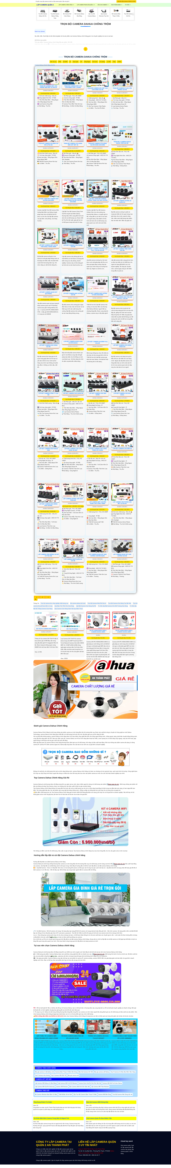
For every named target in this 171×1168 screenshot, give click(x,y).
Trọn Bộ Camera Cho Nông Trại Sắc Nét (119, 603)
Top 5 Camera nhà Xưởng (42, 1075)
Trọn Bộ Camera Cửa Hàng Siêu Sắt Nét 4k (73, 144)
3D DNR (65, 61)
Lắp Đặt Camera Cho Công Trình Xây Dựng (97, 449)
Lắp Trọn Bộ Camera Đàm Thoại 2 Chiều (85, 1094)
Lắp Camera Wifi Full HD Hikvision (67, 1083)
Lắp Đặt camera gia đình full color (97, 342)
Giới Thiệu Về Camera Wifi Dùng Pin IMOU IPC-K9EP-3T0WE (46, 1037)
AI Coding (102, 61)
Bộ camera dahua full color (78, 603)
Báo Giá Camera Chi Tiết (86, 1072)
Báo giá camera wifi (73, 1075)
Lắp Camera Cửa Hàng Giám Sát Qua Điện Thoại (69, 608)
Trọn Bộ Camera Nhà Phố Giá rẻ (97, 603)
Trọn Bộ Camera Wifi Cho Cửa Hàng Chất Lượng (73, 86)
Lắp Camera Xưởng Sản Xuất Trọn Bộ (73, 499)
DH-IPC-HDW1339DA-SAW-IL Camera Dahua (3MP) (124, 631)
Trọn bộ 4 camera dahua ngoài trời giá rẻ (122, 142)
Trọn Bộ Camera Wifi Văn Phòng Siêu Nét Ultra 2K (48, 86)
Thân (114, 61)
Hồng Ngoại (87, 61)
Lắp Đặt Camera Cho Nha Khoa (122, 394)
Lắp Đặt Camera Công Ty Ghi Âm (48, 394)
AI (70, 61)
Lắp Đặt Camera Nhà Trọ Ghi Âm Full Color (122, 297)
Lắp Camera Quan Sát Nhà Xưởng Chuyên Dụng (98, 555)
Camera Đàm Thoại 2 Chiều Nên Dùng (66, 1072)
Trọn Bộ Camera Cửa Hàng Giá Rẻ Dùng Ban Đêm (97, 144)
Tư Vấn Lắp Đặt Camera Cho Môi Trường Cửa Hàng (113, 606)
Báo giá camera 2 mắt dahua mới (44, 1072)
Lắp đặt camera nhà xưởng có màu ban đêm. (97, 294)
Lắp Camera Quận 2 (45, 5)
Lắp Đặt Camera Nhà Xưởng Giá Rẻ (73, 294)
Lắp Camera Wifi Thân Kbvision (100, 1086)
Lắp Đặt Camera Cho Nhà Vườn (97, 394)
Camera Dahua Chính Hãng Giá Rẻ (45, 65)
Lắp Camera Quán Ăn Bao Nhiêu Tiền (99, 1118)
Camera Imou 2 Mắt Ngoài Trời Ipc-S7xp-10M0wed (125, 1037)
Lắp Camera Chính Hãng (66, 4)
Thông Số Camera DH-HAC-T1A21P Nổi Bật (98, 1037)
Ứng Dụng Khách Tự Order (43, 1102)
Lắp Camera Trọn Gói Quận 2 (85, 4)
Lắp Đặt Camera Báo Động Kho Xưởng (48, 504)
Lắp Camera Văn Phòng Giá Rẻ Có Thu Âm (48, 555)
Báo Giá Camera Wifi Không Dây (97, 1102)
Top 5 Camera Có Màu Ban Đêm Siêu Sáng (123, 1072)
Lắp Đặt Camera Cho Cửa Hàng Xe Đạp (73, 449)
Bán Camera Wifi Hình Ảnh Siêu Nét (79, 1086)
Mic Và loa (53, 61)
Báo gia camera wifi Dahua (101, 1072)
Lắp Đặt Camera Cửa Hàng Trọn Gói (122, 345)
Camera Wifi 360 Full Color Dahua (112, 1083)
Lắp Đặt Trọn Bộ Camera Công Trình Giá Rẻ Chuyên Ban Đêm (73, 200)
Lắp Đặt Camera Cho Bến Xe (122, 448)
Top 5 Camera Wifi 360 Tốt (58, 1075)
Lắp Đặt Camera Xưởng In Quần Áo (122, 201)
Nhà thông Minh (116, 4)
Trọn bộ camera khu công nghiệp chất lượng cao (54, 603)
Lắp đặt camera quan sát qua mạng (48, 292)
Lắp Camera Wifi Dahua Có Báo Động (45, 1083)
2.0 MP (109, 61)
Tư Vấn (127, 4)
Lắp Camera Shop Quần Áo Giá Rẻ (73, 560)
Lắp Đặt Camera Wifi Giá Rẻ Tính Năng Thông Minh (48, 245)
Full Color (94, 61)
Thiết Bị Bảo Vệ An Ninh (65, 1094)
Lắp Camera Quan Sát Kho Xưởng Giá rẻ (122, 555)
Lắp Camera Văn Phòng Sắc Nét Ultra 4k (122, 502)
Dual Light (75, 61)
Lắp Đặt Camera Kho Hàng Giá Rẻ (48, 345)
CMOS (119, 61)
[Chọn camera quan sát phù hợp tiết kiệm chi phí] (133, 14)
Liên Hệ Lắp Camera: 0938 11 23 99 (126, 1)
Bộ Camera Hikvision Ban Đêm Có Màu (46, 1094)
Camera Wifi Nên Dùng (104, 1094)
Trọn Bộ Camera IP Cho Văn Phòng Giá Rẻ (122, 88)
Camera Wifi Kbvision (62, 1086)
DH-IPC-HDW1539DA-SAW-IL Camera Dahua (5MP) (98, 631)
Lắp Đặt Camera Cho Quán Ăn (73, 393)
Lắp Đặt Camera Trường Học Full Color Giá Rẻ (97, 249)
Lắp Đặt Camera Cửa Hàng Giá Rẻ (86, 606)
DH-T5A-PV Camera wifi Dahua (46, 628)
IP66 (60, 61)
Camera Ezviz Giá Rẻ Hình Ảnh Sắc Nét (90, 1083)
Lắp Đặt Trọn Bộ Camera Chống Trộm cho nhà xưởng (98, 199)
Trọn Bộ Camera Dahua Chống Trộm (85, 24)
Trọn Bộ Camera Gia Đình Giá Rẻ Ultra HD (48, 144)
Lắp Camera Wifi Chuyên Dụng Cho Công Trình (97, 502)
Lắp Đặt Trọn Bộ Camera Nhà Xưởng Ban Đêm (48, 199)
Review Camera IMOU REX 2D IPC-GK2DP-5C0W (72, 1037)
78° (81, 61)
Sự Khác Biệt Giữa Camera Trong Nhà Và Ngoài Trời (51, 1118)
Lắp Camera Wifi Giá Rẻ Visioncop (45, 1086)
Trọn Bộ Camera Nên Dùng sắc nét (122, 1094)
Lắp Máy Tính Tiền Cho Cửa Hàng (64, 606)
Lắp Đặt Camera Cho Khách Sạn (48, 449)
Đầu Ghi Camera (102, 4)
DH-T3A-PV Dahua (72, 629)
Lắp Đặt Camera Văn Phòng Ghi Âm (73, 245)
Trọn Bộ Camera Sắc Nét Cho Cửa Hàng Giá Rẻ (97, 88)
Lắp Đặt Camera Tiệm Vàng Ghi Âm (122, 249)
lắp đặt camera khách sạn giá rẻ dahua (73, 342)
